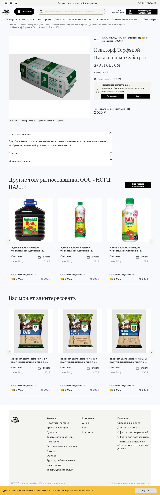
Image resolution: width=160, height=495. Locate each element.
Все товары (150, 19)
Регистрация (90, 3)
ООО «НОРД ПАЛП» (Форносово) (121, 37)
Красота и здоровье (41, 19)
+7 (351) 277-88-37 (146, 3)
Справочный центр (128, 423)
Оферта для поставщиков (133, 437)
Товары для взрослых (60, 469)
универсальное (46, 120)
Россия (13, 120)
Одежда (52, 455)
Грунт (60, 120)
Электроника (54, 465)
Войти (139, 96)
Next (151, 241)
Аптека (51, 451)
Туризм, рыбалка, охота (61, 460)
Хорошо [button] (145, 491)
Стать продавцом (118, 11)
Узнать (46, 256)
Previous (8, 241)
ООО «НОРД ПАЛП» (23, 274)
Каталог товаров (28, 24)
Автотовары (102, 19)
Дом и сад (60, 19)
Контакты (88, 432)
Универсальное (27, 120)
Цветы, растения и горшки (65, 24)
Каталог (51, 418)
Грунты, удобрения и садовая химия (98, 24)
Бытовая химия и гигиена (125, 19)
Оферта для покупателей (132, 432)
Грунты (122, 24)
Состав (13, 153)
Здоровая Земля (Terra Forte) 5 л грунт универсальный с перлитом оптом (29, 362)
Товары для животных (80, 19)
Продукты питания (16, 19)
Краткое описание (20, 134)
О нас (85, 423)
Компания (88, 418)
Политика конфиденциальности (130, 483)
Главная (12, 24)
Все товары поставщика (138, 185)
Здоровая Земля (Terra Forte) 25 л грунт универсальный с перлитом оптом (128, 362)
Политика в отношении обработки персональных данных (132, 445)
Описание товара (19, 161)
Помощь (122, 418)
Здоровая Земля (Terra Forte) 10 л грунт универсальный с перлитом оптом (78, 362)
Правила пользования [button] (83, 491)
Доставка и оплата (128, 427)
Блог (85, 427)
